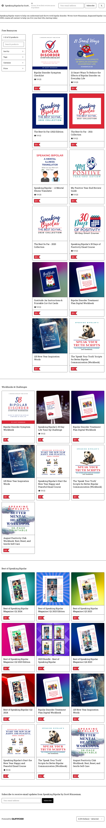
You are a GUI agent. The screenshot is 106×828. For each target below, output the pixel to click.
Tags (5, 57)
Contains (7, 63)
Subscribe (91, 5)
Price (5, 68)
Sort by (6, 51)
